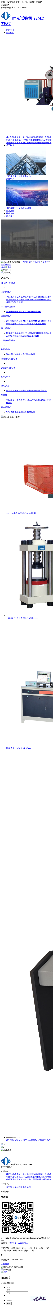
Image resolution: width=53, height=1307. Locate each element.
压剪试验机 (21, 143)
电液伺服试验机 (13, 140)
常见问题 (27, 208)
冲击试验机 (11, 137)
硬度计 (38, 143)
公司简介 (10, 176)
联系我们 (10, 216)
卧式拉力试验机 (8, 283)
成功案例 (10, 211)
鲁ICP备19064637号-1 (19, 1243)
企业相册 (18, 176)
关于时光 (10, 145)
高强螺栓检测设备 (39, 140)
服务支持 (27, 176)
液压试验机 (36, 137)
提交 (9, 1303)
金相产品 (31, 143)
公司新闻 (10, 208)
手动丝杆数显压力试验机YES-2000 (22, 618)
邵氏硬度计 (6, 264)
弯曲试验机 (46, 143)
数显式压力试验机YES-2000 (18, 748)
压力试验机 (46, 137)
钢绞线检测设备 (8, 368)
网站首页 (10, 30)
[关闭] (4, 1272)
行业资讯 (18, 208)
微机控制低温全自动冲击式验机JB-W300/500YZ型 (28, 1140)
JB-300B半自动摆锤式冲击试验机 (21, 513)
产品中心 (10, 32)
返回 (3, 267)
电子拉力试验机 (23, 137)
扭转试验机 (26, 140)
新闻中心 (10, 179)
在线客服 (5, 1264)
